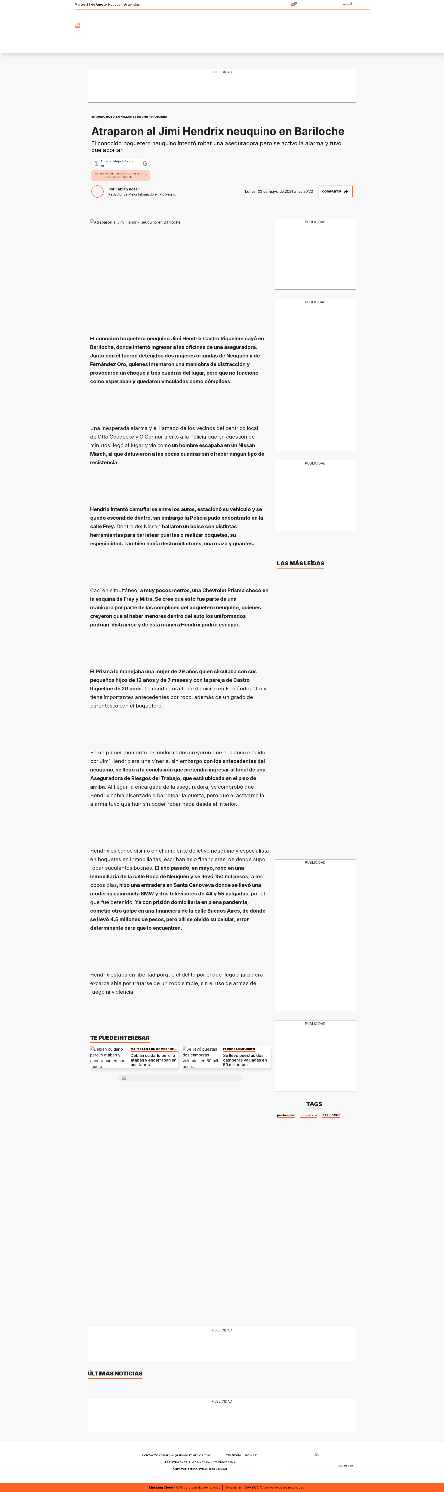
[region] (222, 86)
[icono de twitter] (345, 25)
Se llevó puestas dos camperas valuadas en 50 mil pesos (245, 1060)
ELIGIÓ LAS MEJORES (239, 1049)
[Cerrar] (146, 175)
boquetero (308, 1115)
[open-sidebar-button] (77, 25)
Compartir (331, 191)
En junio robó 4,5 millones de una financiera (129, 116)
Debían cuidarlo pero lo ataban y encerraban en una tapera (153, 1060)
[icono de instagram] (355, 25)
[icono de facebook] (335, 25)
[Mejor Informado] (222, 25)
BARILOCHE (331, 1115)
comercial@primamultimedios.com (176, 1455)
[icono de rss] (366, 25)
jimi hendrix (286, 1115)
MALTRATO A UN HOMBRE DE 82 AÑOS (152, 1049)
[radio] (279, 5)
